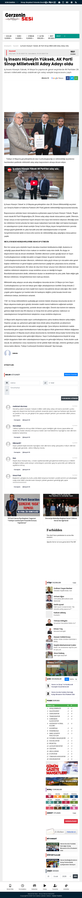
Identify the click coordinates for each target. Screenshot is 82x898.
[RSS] (76, 2)
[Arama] (50, 2)
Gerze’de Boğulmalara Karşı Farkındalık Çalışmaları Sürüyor (68, 862)
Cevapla (17, 420)
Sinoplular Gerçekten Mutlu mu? (65, 623)
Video (45, 889)
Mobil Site (10, 889)
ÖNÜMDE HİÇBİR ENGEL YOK (63, 591)
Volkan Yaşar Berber (63, 588)
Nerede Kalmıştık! (60, 631)
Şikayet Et (26, 420)
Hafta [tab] (72, 679)
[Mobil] (46, 2)
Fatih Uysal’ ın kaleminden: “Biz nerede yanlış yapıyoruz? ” (64, 608)
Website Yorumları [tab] (71, 374)
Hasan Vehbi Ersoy (62, 637)
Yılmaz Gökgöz (60, 621)
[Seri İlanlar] (63, 2)
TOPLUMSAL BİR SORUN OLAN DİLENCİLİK (63, 600)
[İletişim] (55, 2)
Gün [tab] (66, 679)
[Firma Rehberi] (59, 2)
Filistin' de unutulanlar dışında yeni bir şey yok (65, 648)
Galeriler (34, 889)
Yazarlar (55, 889)
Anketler (66, 889)
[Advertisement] (41, 97)
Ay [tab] (76, 679)
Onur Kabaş (59, 653)
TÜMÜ (74, 583)
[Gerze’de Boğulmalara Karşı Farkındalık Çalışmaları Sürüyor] (52, 863)
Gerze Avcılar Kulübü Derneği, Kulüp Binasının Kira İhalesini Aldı (61, 693)
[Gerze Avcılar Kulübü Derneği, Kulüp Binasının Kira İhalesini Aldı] (52, 847)
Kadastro (57, 615)
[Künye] (72, 2)
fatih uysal (59, 604)
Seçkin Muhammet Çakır (65, 645)
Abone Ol (45, 78)
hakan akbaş (60, 612)
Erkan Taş (58, 629)
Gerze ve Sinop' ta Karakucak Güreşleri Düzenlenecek (60, 685)
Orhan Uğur (59, 596)
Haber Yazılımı (57, 896)
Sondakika (22, 889)
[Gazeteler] (67, 2)
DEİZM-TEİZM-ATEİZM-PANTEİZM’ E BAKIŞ (65, 640)
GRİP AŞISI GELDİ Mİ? (60, 656)
